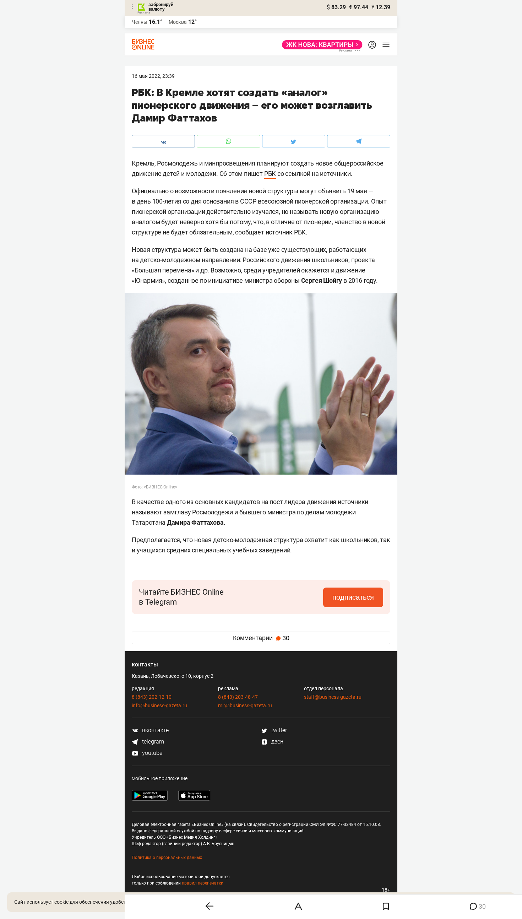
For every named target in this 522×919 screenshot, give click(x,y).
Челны (139, 22)
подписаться (353, 597)
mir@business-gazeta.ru (245, 705)
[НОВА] (320, 44)
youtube (151, 753)
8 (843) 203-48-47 (238, 697)
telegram (152, 741)
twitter (278, 730)
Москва (178, 22)
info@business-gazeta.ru (159, 705)
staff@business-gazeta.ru (332, 697)
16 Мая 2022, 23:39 (153, 76)
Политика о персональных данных (167, 857)
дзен (276, 741)
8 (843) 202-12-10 (152, 697)
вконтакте (155, 730)
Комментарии (261, 638)
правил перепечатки (202, 883)
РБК (270, 173)
